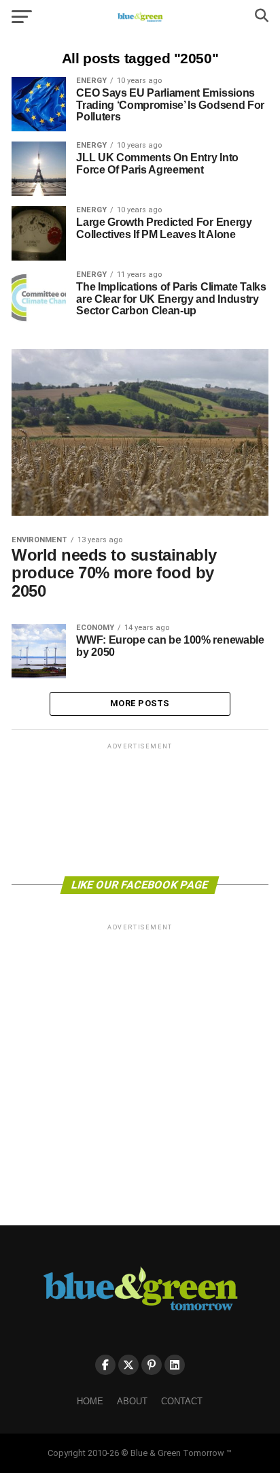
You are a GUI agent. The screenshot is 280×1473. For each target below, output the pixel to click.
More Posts (140, 703)
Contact (182, 1401)
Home (90, 1401)
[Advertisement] (140, 808)
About (132, 1401)
